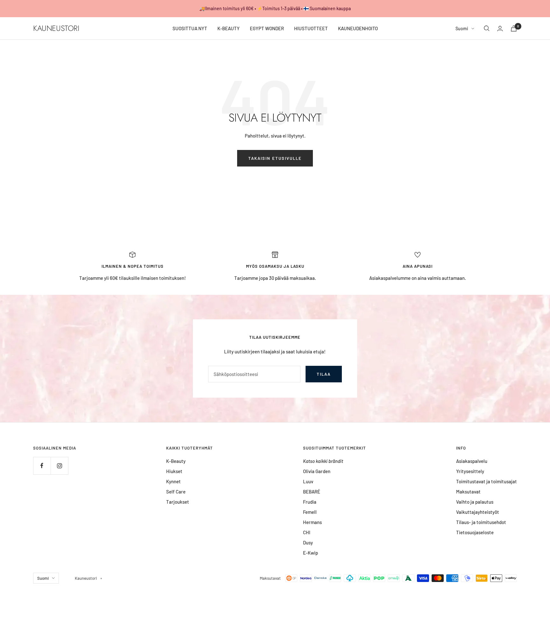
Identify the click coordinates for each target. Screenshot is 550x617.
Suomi (461, 28)
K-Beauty (176, 461)
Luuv (308, 481)
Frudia (309, 502)
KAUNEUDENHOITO (358, 28)
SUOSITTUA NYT (190, 28)
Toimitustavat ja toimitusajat (486, 481)
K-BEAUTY (228, 28)
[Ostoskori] (514, 28)
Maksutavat (468, 491)
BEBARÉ (311, 491)
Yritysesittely (470, 471)
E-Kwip (310, 553)
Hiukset (174, 471)
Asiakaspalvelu (471, 461)
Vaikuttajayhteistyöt (477, 512)
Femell (310, 512)
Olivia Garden (316, 471)
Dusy (308, 542)
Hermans (312, 522)
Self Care (176, 491)
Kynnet (173, 481)
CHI (306, 532)
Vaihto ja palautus (474, 502)
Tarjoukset (177, 502)
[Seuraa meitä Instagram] (59, 465)
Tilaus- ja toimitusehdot (481, 522)
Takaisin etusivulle (275, 158)
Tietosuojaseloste (475, 532)
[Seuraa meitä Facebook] (42, 465)
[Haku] (487, 28)
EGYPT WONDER (267, 28)
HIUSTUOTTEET (311, 28)
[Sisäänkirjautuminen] (500, 28)
